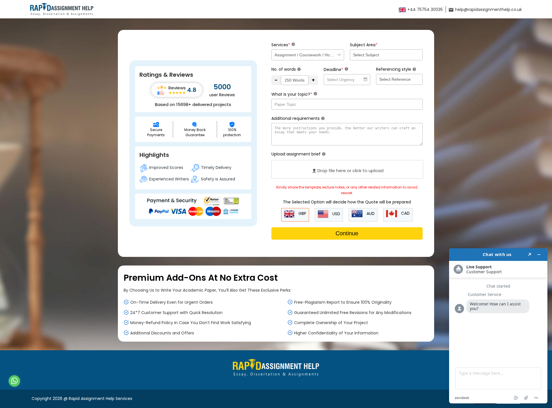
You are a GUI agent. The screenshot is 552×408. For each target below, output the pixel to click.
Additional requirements (297, 118)
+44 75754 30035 (424, 9)
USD (335, 214)
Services (282, 45)
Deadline (335, 69)
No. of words (285, 69)
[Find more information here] (498, 326)
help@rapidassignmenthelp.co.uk (488, 9)
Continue (347, 233)
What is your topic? (293, 94)
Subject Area (363, 45)
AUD (370, 213)
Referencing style (395, 69)
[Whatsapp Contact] (14, 381)
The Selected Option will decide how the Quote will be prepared (347, 202)
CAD (405, 213)
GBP (301, 213)
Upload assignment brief (297, 154)
